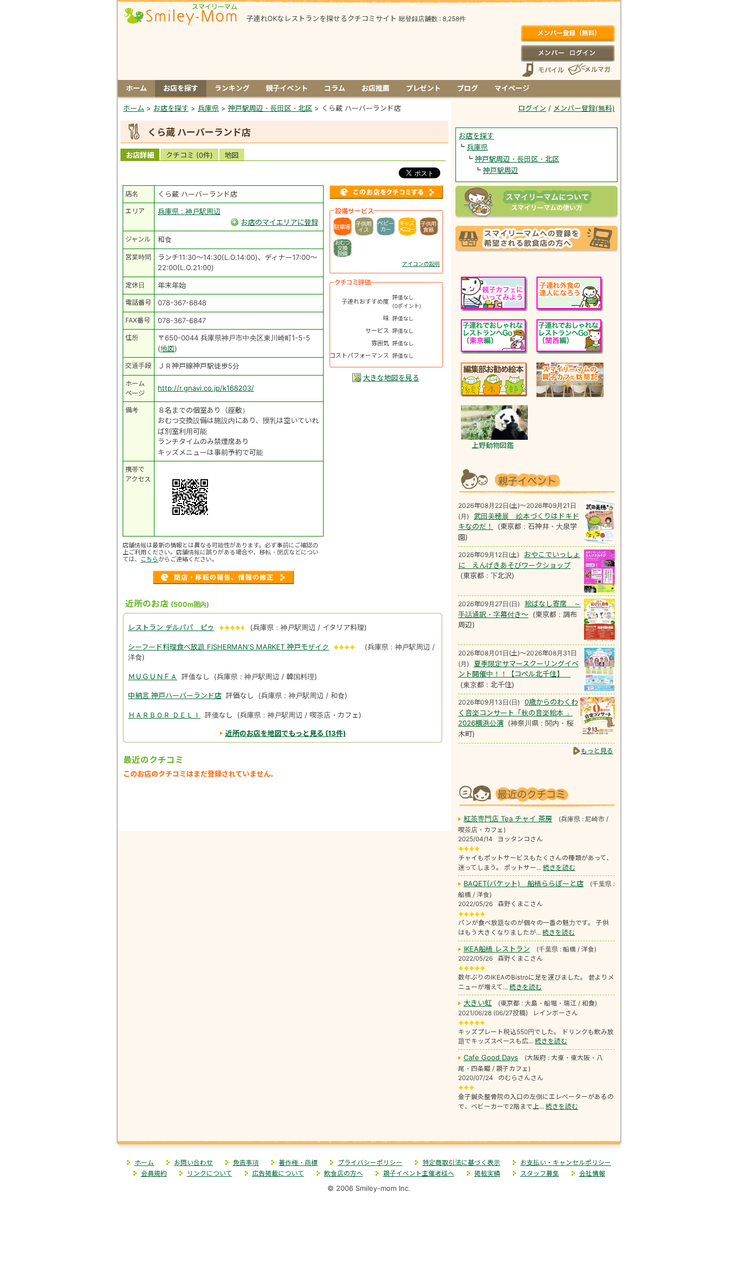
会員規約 (154, 1173)
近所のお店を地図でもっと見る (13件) (285, 733)
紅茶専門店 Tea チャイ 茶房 (508, 818)
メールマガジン (588, 69)
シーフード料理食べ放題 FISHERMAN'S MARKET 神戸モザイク (228, 646)
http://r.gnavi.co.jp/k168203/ (206, 388)
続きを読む (559, 868)
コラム (334, 88)
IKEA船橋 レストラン (497, 948)
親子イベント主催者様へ (418, 1173)
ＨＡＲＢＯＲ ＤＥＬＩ (164, 714)
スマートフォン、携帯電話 (543, 69)
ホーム (136, 88)
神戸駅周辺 (500, 170)
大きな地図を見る (391, 377)
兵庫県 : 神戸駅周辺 (189, 211)
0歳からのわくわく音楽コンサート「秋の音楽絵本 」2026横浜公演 (518, 712)
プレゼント (423, 88)
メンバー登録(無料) (567, 33)
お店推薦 (375, 88)
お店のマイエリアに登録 (279, 222)
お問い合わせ (193, 1163)
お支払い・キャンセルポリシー (565, 1163)
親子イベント (287, 88)
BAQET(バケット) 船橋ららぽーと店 (523, 883)
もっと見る (597, 751)
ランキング (232, 88)
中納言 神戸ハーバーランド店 (175, 695)
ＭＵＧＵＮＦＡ (152, 676)
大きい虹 (478, 1002)
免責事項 (246, 1163)
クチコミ (189, 155)
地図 (232, 155)
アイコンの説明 (421, 263)
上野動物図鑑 (493, 445)
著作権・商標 (298, 1163)
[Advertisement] (284, 807)
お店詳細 (140, 155)
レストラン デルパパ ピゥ (171, 627)
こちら (149, 559)
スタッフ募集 (539, 1173)
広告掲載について (278, 1173)
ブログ (467, 88)
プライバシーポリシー (370, 1163)
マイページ (511, 88)
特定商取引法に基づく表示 (461, 1163)
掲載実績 (487, 1173)
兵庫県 (477, 147)
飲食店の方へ (343, 1173)
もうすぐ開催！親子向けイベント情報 (536, 479)
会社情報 (592, 1173)
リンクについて (209, 1173)
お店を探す (180, 88)
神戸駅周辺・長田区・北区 (517, 159)
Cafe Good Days (491, 1057)
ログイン (567, 53)
